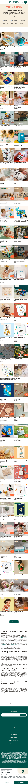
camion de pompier (17, 641)
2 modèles (2, 242)
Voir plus (14, 622)
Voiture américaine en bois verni (20, 556)
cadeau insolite (24, 753)
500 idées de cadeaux (14, 763)
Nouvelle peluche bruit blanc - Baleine (7, 183)
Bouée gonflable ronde (5, 240)
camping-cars (4, 641)
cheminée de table (7, 760)
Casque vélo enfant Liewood (6, 317)
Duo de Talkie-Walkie (19, 125)
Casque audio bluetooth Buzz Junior (6, 612)
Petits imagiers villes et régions (19, 338)
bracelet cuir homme (22, 761)
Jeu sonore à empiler (19, 574)
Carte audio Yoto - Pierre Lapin (21, 460)
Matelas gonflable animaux (6, 279)
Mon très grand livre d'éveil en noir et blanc (6, 163)
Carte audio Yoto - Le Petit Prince (20, 517)
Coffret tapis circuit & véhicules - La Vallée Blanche (6, 359)
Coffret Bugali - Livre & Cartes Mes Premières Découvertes (7, 379)
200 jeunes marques (10, 756)
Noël (23, 765)
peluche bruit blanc (15, 644)
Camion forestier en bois (5, 259)
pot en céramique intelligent (17, 760)
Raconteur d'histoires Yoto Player (6, 106)
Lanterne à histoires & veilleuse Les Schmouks (19, 87)
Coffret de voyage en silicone (6, 144)
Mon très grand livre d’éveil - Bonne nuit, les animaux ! (20, 260)
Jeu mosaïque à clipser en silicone (6, 87)
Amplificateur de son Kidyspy (20, 240)
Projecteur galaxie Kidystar (20, 66)
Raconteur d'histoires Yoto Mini (20, 163)
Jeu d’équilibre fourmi (5, 125)
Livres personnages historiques (4, 440)
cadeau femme (17, 753)
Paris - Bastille (13, 758)
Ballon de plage (3, 460)
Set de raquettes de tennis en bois (7, 418)
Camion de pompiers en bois (20, 593)
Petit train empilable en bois (6, 202)
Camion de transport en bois (20, 299)
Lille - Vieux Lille (19, 758)
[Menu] (2, 2)
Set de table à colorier (19, 105)
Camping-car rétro (18, 202)
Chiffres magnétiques (19, 398)
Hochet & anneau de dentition (7, 593)
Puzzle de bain (3, 220)
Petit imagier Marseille (19, 279)
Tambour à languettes (19, 46)
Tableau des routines (5, 299)
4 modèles (2, 519)
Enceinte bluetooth (4, 516)
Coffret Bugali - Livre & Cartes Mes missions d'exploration (21, 221)
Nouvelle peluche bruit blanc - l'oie (7, 67)
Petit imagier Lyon (18, 498)
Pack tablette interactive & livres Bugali (6, 47)
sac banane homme (7, 762)
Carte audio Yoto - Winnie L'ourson (6, 338)
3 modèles (16, 108)
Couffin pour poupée (18, 611)
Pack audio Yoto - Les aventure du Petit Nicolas (19, 318)
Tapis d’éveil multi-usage (5, 536)
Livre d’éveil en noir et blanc (20, 182)
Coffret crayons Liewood (5, 498)
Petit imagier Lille (4, 574)
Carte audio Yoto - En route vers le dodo (6, 399)
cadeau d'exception (5, 754)
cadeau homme (8, 753)
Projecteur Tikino (18, 144)
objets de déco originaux (17, 762)
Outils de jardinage (18, 358)
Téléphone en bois (18, 536)
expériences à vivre (9, 755)
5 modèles (2, 443)
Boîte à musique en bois (19, 417)
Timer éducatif (17, 378)
